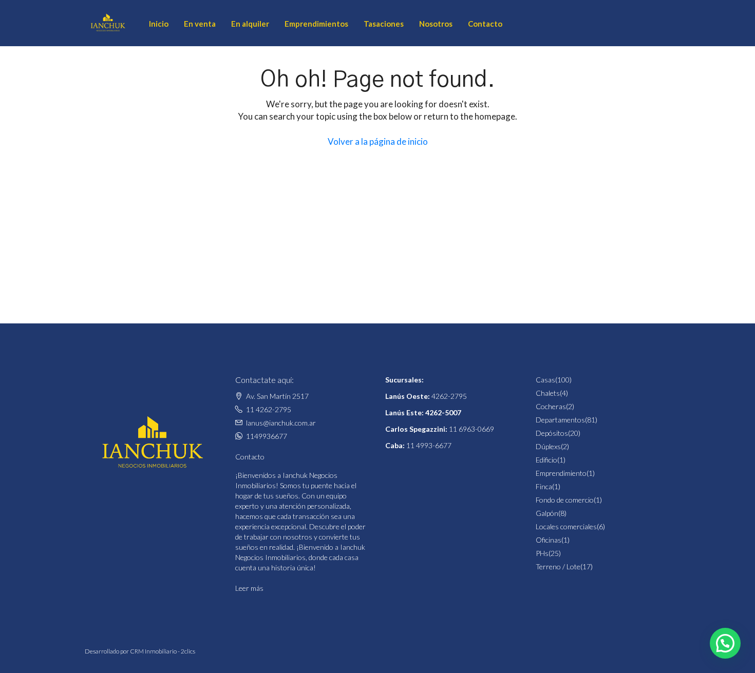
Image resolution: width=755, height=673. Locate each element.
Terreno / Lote (558, 566)
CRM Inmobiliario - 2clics (162, 651)
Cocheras (551, 406)
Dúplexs (548, 446)
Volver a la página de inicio (378, 141)
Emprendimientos (316, 23)
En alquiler (250, 23)
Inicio (158, 23)
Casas (545, 379)
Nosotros (435, 23)
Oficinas (548, 539)
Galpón (547, 513)
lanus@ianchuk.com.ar (281, 422)
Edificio (546, 459)
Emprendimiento (561, 473)
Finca (544, 486)
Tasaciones (384, 23)
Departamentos (560, 419)
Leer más (249, 588)
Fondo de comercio (565, 499)
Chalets (548, 393)
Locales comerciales (566, 526)
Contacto (485, 23)
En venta (200, 23)
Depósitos (552, 433)
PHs (542, 553)
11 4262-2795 (268, 409)
